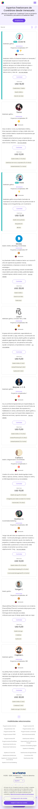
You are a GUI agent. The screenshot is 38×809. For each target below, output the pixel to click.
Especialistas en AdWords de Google (28, 742)
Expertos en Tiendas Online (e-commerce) (10, 758)
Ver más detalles (23, 72)
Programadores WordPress (9, 741)
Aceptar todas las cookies (19, 803)
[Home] (2, 2)
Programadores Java (28, 729)
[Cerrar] (36, 797)
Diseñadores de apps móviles (28, 752)
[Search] (35, 27)
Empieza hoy (19, 20)
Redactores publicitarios (9, 747)
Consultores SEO (28, 755)
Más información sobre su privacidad (22, 794)
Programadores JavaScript (28, 731)
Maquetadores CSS (9, 729)
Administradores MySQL (28, 734)
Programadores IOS (28, 726)
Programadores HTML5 (9, 734)
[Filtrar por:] (32, 27)
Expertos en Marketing (28, 748)
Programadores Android (9, 726)
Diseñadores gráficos (28, 738)
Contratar (19, 77)
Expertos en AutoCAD (9, 752)
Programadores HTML (9, 731)
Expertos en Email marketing (9, 762)
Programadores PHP (9, 738)
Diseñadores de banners (9, 755)
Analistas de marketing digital (28, 745)
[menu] (35, 2)
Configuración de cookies (19, 798)
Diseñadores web (28, 758)
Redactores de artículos (9, 744)
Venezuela (21, 54)
